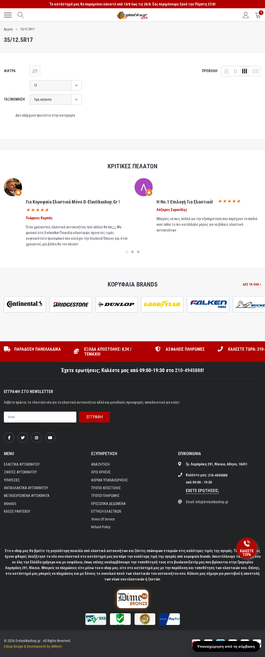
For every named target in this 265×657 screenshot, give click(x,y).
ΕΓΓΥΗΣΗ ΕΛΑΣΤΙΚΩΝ (106, 511)
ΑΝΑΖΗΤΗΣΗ (100, 464)
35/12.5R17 (27, 29)
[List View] (226, 71)
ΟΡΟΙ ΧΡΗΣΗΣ (101, 472)
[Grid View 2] (235, 71)
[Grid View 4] (255, 71)
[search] (21, 15)
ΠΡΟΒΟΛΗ (209, 71)
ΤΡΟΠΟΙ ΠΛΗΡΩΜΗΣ (105, 496)
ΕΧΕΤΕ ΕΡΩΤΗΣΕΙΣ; (202, 490)
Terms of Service (103, 519)
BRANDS (10, 504)
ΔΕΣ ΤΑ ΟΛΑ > (252, 284)
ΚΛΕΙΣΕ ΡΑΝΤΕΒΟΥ (17, 511)
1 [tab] (127, 252)
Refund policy (101, 527)
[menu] (8, 15)
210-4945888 (189, 370)
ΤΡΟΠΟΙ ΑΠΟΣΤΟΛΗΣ (106, 488)
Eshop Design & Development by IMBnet (33, 646)
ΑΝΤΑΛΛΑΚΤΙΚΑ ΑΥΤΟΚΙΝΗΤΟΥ (26, 488)
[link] (9, 437)
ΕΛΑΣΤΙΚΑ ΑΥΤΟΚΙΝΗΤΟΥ (22, 464)
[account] (246, 15)
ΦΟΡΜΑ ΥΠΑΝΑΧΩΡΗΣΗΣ (109, 480)
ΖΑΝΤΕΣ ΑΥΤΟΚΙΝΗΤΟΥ (20, 472)
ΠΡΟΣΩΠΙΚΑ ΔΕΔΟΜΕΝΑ (108, 504)
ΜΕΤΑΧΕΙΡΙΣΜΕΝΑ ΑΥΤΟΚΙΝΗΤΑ (26, 496)
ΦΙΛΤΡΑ (10, 71)
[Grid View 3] (244, 71)
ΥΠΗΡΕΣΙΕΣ (12, 480)
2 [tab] (132, 252)
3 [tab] (138, 252)
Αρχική (8, 29)
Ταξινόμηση (14, 99)
